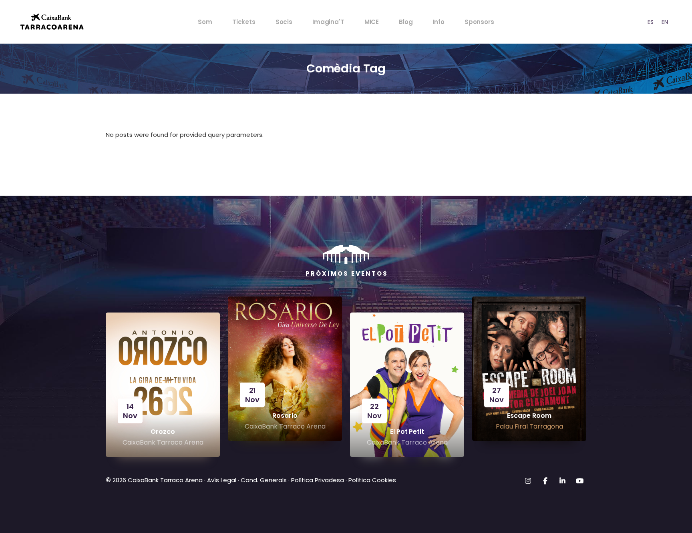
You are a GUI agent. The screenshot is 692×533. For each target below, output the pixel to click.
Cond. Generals (264, 480)
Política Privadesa (317, 480)
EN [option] (665, 22)
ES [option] (651, 22)
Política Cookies (372, 480)
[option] (651, 22)
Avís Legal (221, 480)
